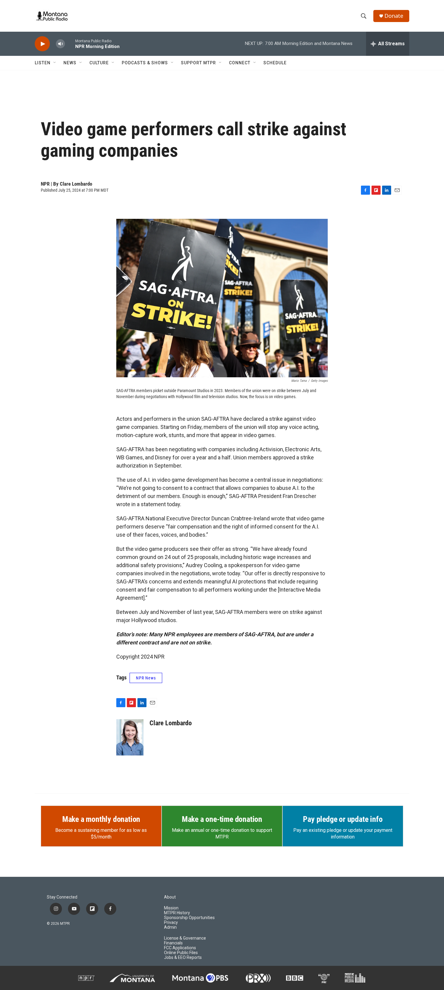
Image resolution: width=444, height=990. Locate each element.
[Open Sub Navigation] (55, 62)
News (69, 62)
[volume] (60, 44)
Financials (173, 943)
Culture (99, 62)
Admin (170, 927)
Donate (393, 16)
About (170, 897)
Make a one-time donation (222, 819)
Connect (239, 62)
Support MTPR (198, 62)
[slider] (70, 43)
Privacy (171, 922)
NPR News (146, 677)
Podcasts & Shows (145, 62)
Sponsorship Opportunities (189, 917)
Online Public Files (181, 952)
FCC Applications (180, 948)
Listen (42, 62)
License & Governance (185, 938)
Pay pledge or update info (342, 819)
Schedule (275, 62)
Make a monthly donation (101, 819)
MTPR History (177, 913)
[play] (42, 43)
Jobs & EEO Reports (183, 957)
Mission (171, 908)
